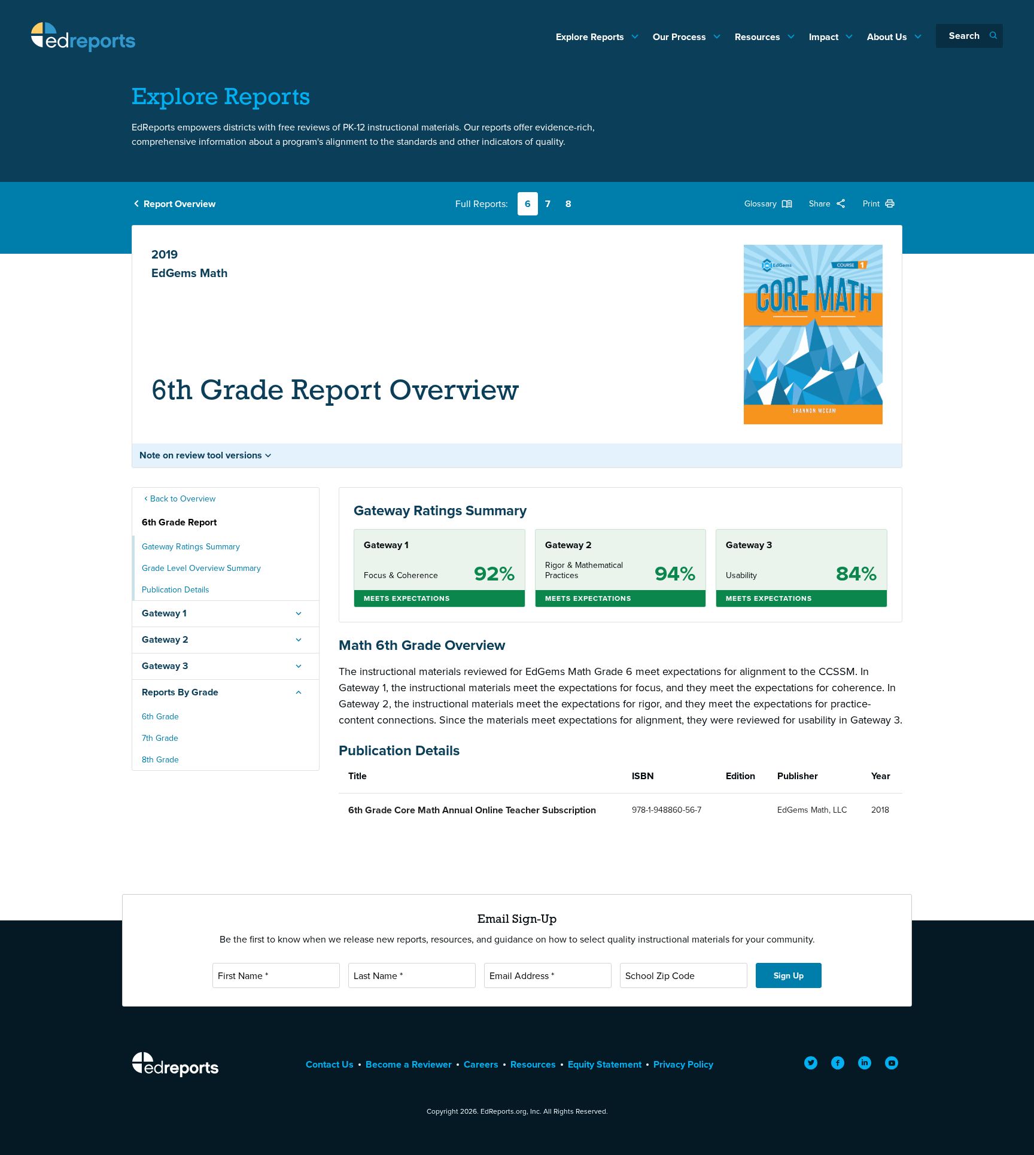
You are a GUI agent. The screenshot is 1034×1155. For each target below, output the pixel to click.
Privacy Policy (683, 1064)
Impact (825, 37)
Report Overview (179, 204)
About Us (888, 37)
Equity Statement (604, 1064)
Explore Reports (591, 37)
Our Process (680, 37)
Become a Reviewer (409, 1064)
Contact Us (330, 1064)
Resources (759, 37)
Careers (481, 1064)
